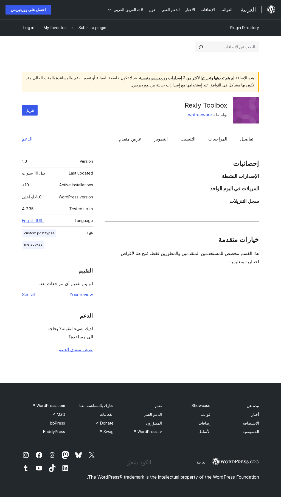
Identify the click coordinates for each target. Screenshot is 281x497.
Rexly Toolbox (206, 105)
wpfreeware (200, 114)
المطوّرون (154, 423)
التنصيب (188, 139)
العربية (202, 462)
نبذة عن (253, 405)
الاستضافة (251, 423)
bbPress (57, 423)
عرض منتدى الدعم (75, 349)
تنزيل (30, 110)
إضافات (204, 423)
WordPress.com (48, 405)
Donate (104, 423)
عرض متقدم (130, 139)
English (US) (33, 220)
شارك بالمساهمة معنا (96, 405)
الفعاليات (107, 414)
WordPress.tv (147, 431)
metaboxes (33, 244)
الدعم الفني (153, 414)
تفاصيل (246, 139)
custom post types (39, 233)
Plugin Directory (244, 27)
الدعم (27, 139)
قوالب (205, 414)
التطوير (161, 139)
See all (28, 294)
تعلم (158, 405)
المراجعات (217, 139)
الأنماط (204, 431)
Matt (58, 414)
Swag (106, 431)
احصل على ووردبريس (28, 9)
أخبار (255, 414)
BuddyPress (54, 431)
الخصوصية (251, 431)
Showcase (201, 405)
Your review (81, 294)
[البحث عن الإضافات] (200, 46)
